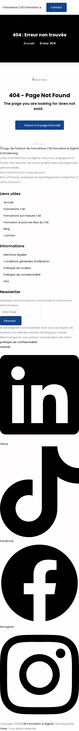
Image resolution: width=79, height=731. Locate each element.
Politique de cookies (17, 268)
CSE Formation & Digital (37, 724)
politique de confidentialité (18, 342)
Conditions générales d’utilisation (26, 261)
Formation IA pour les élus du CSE (26, 222)
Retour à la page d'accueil (42, 125)
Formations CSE (14, 209)
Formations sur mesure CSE (22, 216)
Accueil (29, 43)
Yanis (3, 728)
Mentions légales (15, 255)
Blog (7, 229)
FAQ (6, 281)
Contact (9, 235)
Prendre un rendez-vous (56, 7)
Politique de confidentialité (22, 275)
